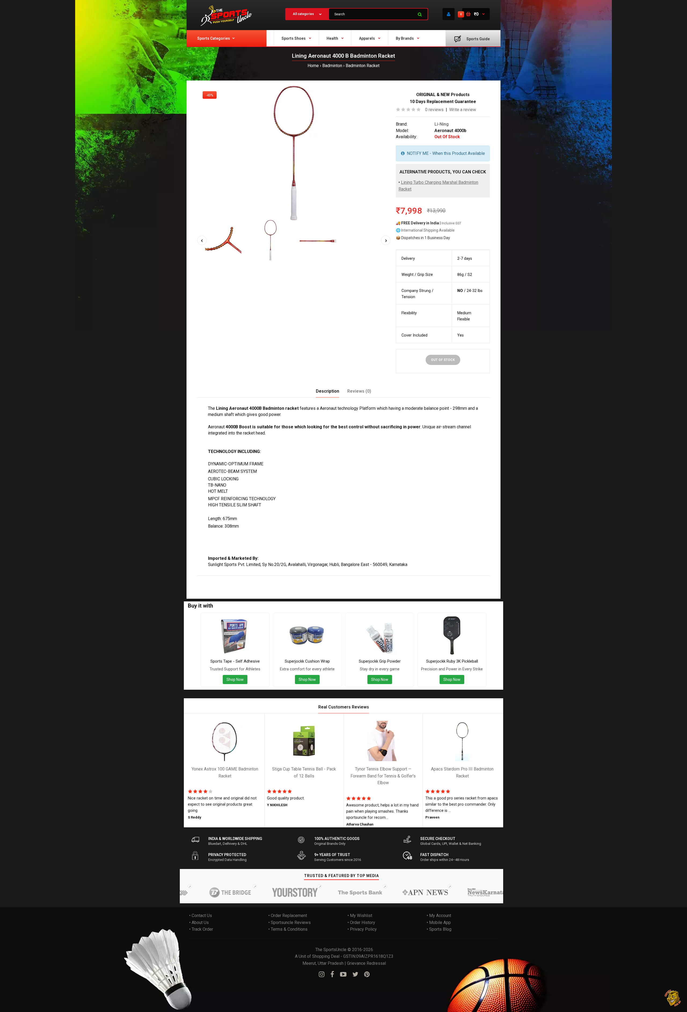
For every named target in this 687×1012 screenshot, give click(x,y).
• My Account (439, 915)
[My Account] (449, 14)
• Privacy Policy (362, 929)
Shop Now (235, 679)
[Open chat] (673, 998)
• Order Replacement (287, 915)
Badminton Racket (362, 65)
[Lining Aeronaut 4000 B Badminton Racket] (293, 153)
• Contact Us (200, 915)
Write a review (462, 109)
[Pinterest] (367, 974)
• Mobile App (439, 922)
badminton (261, 579)
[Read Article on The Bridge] (206, 892)
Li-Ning (441, 124)
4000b (292, 579)
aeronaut (229, 579)
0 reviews (434, 109)
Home (313, 65)
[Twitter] (355, 974)
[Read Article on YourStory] (271, 892)
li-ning (305, 579)
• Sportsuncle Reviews (289, 922)
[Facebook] (332, 974)
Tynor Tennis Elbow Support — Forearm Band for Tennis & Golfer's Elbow (383, 775)
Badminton (332, 65)
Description (327, 391)
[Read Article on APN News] (401, 892)
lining (215, 579)
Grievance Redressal (366, 963)
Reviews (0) (359, 391)
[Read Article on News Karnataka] (466, 892)
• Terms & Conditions (288, 929)
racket (278, 579)
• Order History (361, 922)
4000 (244, 579)
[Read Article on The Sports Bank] (336, 892)
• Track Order (201, 929)
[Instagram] (321, 974)
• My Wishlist (360, 915)
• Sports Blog (439, 929)
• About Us (199, 922)
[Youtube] (343, 974)
